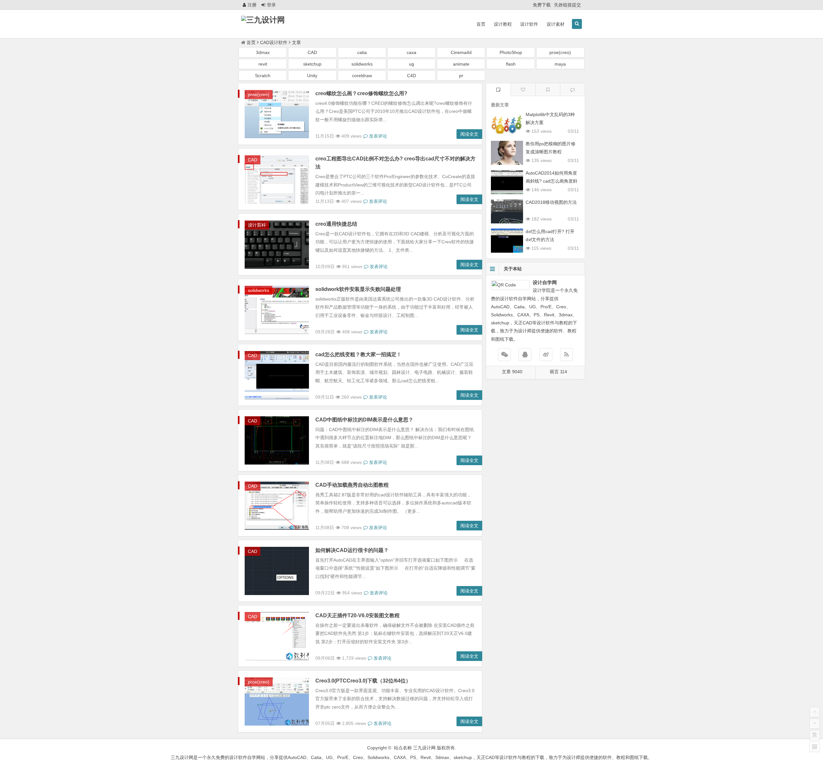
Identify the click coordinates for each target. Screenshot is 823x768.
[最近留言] (572, 89)
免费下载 (542, 4)
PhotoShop (511, 52)
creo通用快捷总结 (336, 224)
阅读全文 (469, 134)
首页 (480, 24)
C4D (411, 75)
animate (461, 64)
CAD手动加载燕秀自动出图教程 (352, 485)
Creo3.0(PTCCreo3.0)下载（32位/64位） (363, 680)
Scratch (262, 75)
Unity (312, 75)
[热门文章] (547, 89)
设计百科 (257, 225)
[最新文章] (498, 89)
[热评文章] (523, 89)
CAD (312, 52)
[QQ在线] (525, 354)
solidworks (362, 64)
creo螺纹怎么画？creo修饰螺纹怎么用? (361, 93)
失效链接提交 (567, 4)
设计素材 (556, 24)
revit (262, 64)
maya (560, 64)
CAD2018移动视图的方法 (551, 202)
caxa (411, 52)
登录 (271, 4)
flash (511, 64)
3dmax (263, 52)
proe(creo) (560, 52)
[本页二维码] (814, 747)
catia (362, 52)
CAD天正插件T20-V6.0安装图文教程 (357, 615)
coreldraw (362, 75)
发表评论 (377, 136)
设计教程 (503, 24)
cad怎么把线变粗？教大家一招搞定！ (358, 354)
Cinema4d (461, 52)
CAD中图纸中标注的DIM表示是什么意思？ (364, 419)
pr (461, 75)
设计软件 (529, 24)
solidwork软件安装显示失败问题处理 (358, 289)
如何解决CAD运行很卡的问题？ (352, 550)
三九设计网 (424, 747)
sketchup (312, 64)
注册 (252, 4)
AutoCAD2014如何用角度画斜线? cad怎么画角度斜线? (551, 181)
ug (411, 64)
